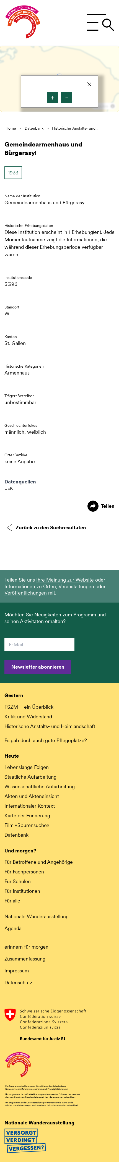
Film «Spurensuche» (26, 825)
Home (11, 128)
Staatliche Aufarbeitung (30, 777)
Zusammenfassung (24, 959)
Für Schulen (17, 881)
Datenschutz (18, 982)
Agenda (13, 928)
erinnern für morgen (26, 947)
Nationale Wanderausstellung (36, 916)
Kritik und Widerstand (28, 716)
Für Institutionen (22, 891)
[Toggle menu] (101, 22)
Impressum (16, 970)
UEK (8, 488)
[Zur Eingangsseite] (22, 22)
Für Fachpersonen (24, 872)
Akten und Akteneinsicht (31, 796)
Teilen (108, 506)
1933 (13, 173)
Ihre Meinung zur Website (65, 580)
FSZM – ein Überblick (28, 707)
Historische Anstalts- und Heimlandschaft (77, 128)
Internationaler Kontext (29, 806)
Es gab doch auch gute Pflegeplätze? (45, 740)
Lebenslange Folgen (26, 767)
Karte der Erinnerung (27, 815)
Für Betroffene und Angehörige (38, 862)
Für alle (12, 901)
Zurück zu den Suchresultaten (50, 527)
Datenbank (34, 128)
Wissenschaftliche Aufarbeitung (39, 786)
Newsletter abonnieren (37, 667)
